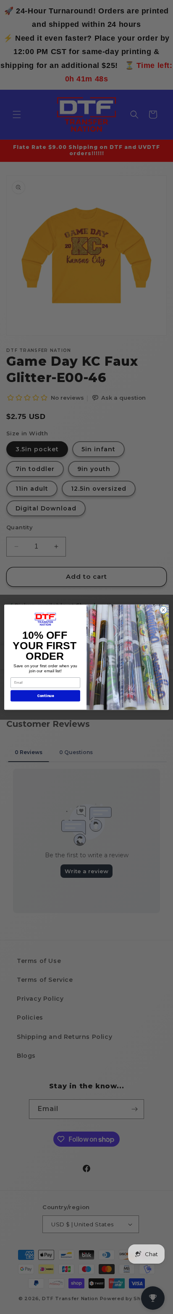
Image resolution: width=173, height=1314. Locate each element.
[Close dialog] (163, 610)
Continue (45, 695)
